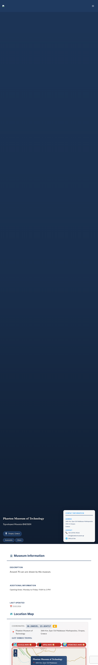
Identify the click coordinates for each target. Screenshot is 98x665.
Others (19, 540)
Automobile (8, 540)
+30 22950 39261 (74, 533)
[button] (65, 657)
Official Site (72, 538)
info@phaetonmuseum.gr (76, 535)
